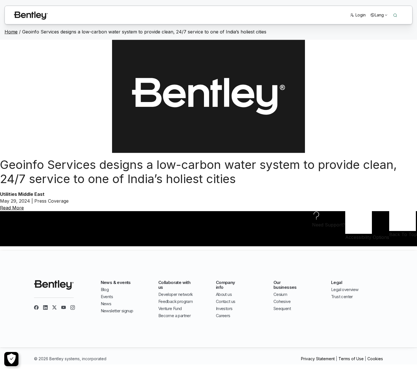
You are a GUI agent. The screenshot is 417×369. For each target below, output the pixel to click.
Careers (223, 315)
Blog (105, 289)
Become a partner (174, 315)
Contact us (225, 301)
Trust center (342, 296)
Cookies (375, 358)
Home (11, 32)
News (106, 303)
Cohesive (281, 301)
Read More (12, 208)
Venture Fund (170, 308)
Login (360, 14)
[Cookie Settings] (11, 359)
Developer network (175, 294)
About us (224, 294)
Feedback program (175, 301)
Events (107, 296)
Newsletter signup (117, 310)
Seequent (282, 308)
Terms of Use (351, 358)
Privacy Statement (318, 358)
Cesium (280, 294)
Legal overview (345, 289)
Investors (224, 308)
